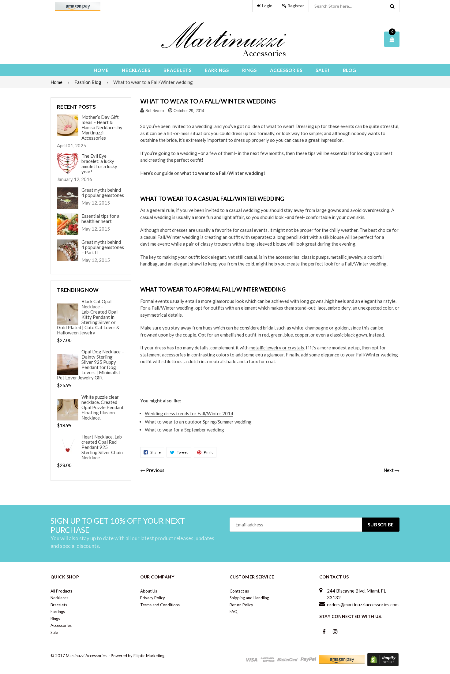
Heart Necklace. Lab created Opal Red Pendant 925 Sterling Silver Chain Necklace (102, 447)
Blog (349, 70)
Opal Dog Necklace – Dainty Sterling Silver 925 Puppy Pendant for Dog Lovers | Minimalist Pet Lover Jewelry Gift (90, 364)
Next (389, 470)
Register (295, 5)
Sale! (323, 70)
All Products (61, 591)
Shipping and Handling (249, 597)
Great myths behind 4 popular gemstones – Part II (102, 247)
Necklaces (136, 70)
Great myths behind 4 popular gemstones (102, 192)
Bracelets (177, 70)
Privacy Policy (152, 597)
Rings (249, 70)
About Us (148, 591)
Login (266, 5)
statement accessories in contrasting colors (184, 354)
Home (101, 70)
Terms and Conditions (160, 604)
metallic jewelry (346, 257)
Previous (155, 470)
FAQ (234, 611)
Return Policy (241, 604)
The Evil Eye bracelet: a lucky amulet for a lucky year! (99, 163)
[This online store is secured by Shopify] (382, 659)
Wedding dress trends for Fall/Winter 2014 (189, 413)
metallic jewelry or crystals (276, 347)
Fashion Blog (87, 82)
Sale (54, 632)
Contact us (239, 591)
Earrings (217, 70)
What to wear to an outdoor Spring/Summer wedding (198, 421)
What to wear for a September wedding (184, 429)
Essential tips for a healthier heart (100, 218)
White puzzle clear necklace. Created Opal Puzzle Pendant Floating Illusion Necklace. (102, 407)
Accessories (286, 70)
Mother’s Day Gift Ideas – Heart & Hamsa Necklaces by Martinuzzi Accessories (101, 128)
